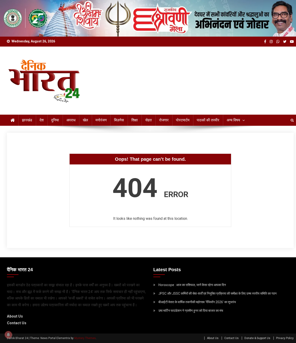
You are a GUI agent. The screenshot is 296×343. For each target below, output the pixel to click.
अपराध (70, 120)
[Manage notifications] (8, 334)
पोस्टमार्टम (182, 120)
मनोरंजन (101, 120)
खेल (85, 120)
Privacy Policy (285, 338)
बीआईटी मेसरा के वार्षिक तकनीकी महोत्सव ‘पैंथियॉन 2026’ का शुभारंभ (197, 302)
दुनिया (55, 120)
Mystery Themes (85, 338)
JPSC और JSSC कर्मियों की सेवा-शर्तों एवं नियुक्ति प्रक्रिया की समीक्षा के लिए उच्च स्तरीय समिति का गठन (217, 293)
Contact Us (16, 323)
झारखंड (27, 120)
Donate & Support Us (257, 338)
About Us (15, 316)
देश (42, 120)
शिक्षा (134, 120)
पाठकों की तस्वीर (208, 120)
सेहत (148, 120)
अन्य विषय (233, 120)
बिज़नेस (119, 120)
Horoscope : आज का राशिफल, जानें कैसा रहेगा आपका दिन (192, 285)
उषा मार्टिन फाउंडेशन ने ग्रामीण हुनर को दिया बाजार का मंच (190, 310)
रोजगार (164, 120)
